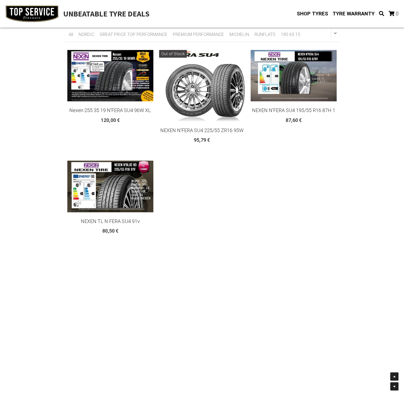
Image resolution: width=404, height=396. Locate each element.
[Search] (381, 13)
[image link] (32, 13)
